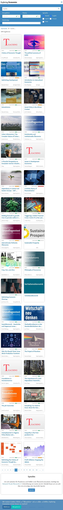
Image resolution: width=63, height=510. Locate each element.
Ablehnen (7, 507)
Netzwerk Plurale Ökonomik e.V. (12, 484)
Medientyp (5, 20)
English (54, 15)
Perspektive (6, 13)
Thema (24, 13)
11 (33, 470)
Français (54, 18)
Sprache (45, 13)
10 (30, 470)
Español (47, 18)
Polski (46, 21)
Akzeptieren (16, 507)
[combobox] (21, 23)
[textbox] (21, 23)
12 (36, 470)
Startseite (4, 28)
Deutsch (47, 15)
